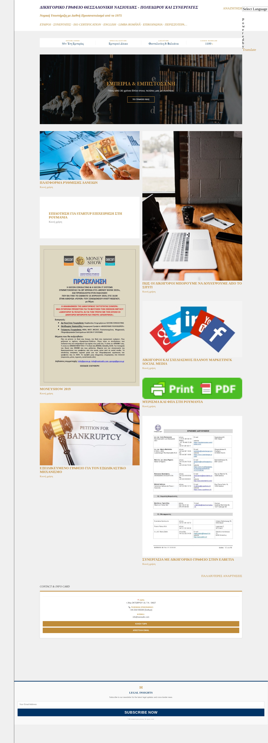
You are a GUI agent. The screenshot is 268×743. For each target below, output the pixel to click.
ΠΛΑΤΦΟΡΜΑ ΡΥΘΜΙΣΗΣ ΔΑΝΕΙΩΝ (69, 182)
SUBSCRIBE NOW (141, 712)
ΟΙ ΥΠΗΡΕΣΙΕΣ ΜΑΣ (141, 99)
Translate (249, 50)
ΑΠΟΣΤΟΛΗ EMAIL (141, 630)
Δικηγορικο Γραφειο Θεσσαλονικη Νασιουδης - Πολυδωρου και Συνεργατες (119, 7)
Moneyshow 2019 (55, 389)
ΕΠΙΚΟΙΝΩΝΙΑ (152, 24)
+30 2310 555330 (137, 610)
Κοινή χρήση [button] (46, 187)
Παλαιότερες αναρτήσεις (221, 576)
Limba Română (129, 24)
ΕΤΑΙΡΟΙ (45, 24)
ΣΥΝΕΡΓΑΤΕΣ (62, 24)
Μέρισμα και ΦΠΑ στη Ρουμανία (172, 402)
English (109, 24)
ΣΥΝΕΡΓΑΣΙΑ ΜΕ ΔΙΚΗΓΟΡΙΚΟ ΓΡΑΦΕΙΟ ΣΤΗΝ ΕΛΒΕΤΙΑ (188, 559)
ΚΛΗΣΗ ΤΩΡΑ (141, 624)
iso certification (87, 24)
